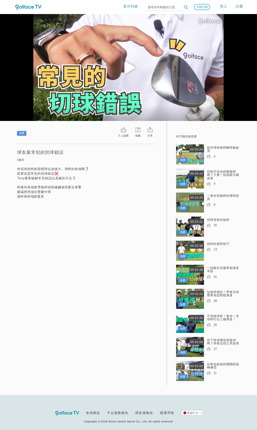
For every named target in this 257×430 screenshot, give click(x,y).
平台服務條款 (117, 413)
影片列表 (130, 6)
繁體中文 (192, 413)
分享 (150, 135)
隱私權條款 (144, 413)
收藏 (138, 135)
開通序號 (167, 413)
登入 (223, 6)
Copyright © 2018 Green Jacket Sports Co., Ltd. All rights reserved (128, 421)
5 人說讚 (123, 135)
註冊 (239, 6)
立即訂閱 (202, 7)
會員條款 (93, 413)
